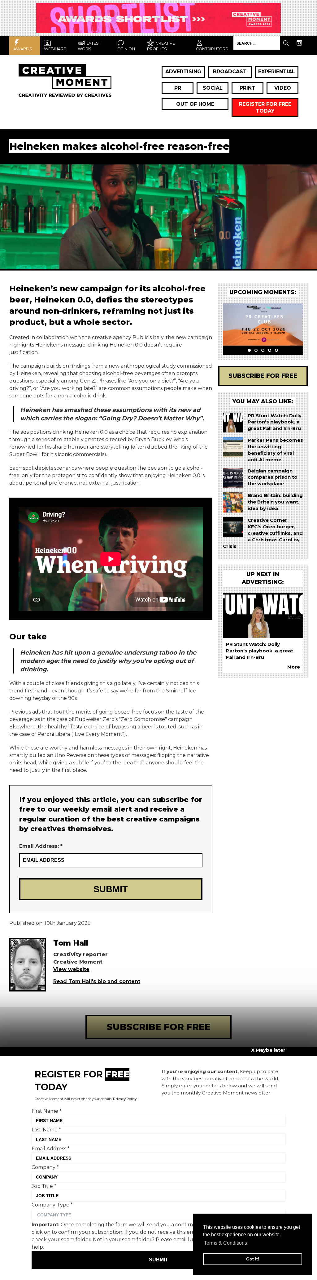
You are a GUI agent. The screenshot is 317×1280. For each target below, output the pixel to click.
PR (177, 88)
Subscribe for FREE (262, 375)
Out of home (195, 104)
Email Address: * (41, 846)
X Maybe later (268, 1050)
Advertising (183, 71)
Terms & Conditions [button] (225, 1243)
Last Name (46, 1130)
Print (247, 88)
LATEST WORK (89, 46)
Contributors (212, 49)
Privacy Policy (125, 1099)
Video (282, 88)
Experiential (276, 71)
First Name (47, 1111)
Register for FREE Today (265, 107)
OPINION (126, 49)
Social (213, 88)
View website (71, 969)
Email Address (51, 1149)
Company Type (52, 1205)
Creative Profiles (161, 46)
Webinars (55, 49)
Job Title (44, 1186)
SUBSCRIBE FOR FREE (159, 1026)
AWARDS (22, 49)
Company (45, 1167)
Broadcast (230, 71)
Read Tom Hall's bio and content (96, 981)
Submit (158, 1259)
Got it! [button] (252, 1258)
